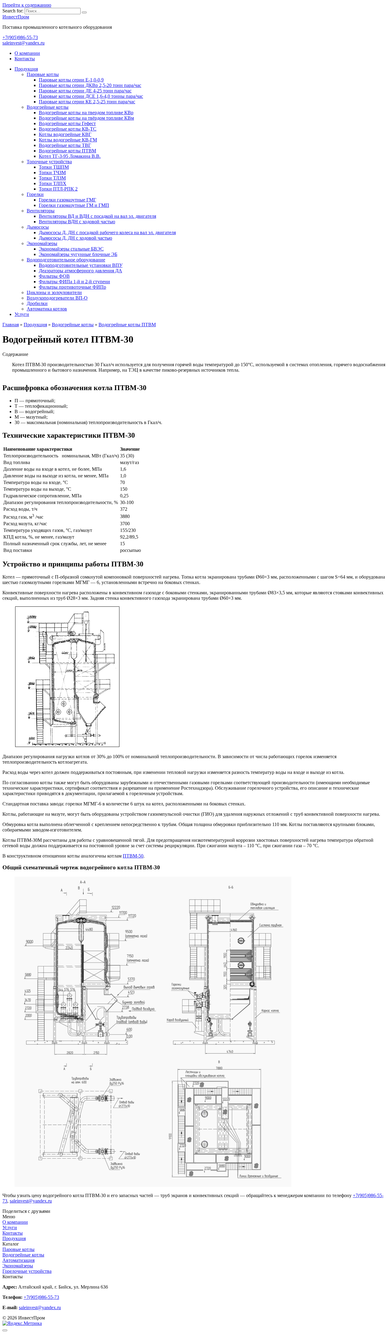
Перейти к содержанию (26, 5)
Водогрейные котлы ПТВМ (67, 150)
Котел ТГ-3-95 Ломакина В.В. (70, 156)
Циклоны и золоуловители (54, 292)
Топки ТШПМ (54, 167)
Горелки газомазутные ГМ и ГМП (74, 205)
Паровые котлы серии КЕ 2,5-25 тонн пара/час (87, 101)
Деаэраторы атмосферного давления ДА (80, 270)
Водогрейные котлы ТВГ (65, 145)
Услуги (22, 314)
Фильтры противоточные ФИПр (72, 287)
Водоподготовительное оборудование (66, 259)
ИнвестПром (15, 16)
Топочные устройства (49, 161)
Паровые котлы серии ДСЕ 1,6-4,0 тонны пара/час (91, 96)
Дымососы (38, 227)
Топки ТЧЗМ (52, 172)
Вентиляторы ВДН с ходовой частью (77, 221)
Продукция (26, 68)
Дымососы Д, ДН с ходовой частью (75, 238)
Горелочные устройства (27, 1271)
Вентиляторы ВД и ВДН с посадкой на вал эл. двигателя (97, 216)
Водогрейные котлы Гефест (67, 123)
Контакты (25, 58)
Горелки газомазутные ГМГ (67, 199)
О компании (27, 53)
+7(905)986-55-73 (20, 37)
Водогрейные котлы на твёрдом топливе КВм (86, 118)
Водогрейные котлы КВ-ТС (67, 128)
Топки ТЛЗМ (52, 178)
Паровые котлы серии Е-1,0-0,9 (71, 79)
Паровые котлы (43, 74)
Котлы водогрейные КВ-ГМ (68, 139)
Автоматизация (18, 1260)
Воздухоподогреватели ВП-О (57, 297)
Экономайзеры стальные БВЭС (71, 248)
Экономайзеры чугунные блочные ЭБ (78, 254)
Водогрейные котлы (48, 107)
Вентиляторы (41, 210)
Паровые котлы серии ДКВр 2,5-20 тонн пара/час (90, 85)
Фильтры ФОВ (54, 276)
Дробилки (37, 303)
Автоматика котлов (47, 308)
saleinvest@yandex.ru (23, 42)
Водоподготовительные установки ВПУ (80, 265)
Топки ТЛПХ (52, 183)
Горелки (35, 194)
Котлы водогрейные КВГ (65, 134)
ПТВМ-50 (133, 855)
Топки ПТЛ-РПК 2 (58, 188)
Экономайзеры (42, 243)
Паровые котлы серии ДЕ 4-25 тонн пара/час (85, 90)
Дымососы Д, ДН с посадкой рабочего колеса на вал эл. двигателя (107, 232)
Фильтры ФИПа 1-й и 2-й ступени (74, 281)
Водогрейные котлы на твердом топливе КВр (86, 112)
